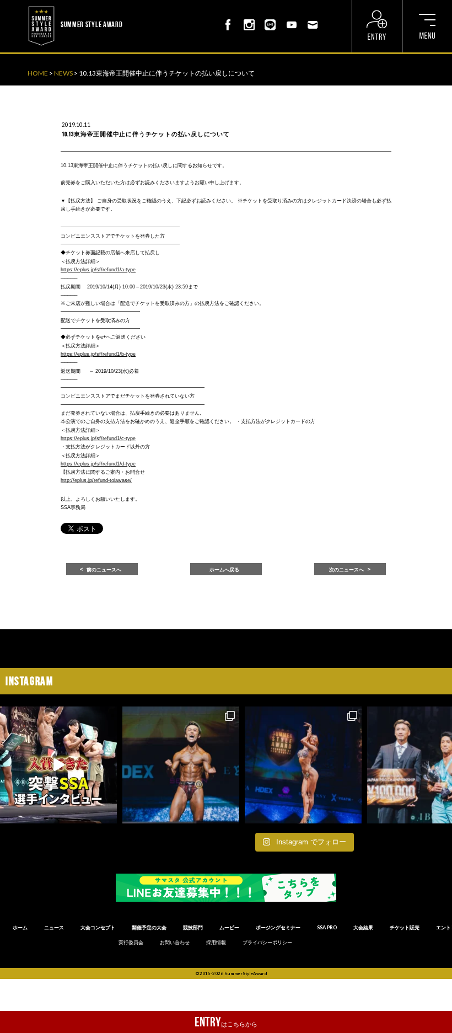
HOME (38, 73)
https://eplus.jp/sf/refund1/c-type (98, 438)
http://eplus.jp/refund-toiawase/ (96, 480)
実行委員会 (131, 942)
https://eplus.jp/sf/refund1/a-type (98, 269)
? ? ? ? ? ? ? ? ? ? (146, 5)
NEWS (63, 73)
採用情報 (216, 942)
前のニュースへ (104, 569)
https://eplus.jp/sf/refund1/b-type (98, 354)
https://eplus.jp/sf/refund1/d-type (98, 464)
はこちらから (226, 1022)
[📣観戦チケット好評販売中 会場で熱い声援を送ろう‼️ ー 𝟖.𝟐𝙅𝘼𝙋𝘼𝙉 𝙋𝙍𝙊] (180, 764)
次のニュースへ (346, 569)
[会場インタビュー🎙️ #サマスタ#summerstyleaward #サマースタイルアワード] (58, 764)
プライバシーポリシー (267, 942)
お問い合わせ (175, 942)
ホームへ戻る (224, 569)
